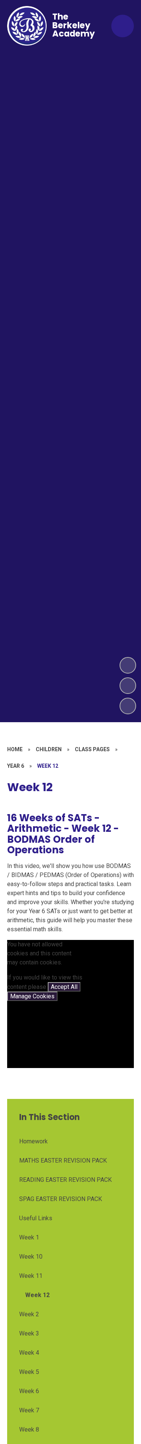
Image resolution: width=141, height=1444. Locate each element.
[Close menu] (122, 26)
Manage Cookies (32, 996)
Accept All (64, 986)
